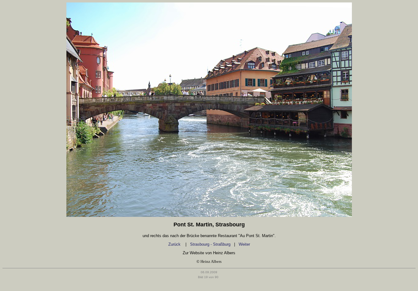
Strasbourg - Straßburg (210, 244)
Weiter (244, 244)
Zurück (175, 244)
